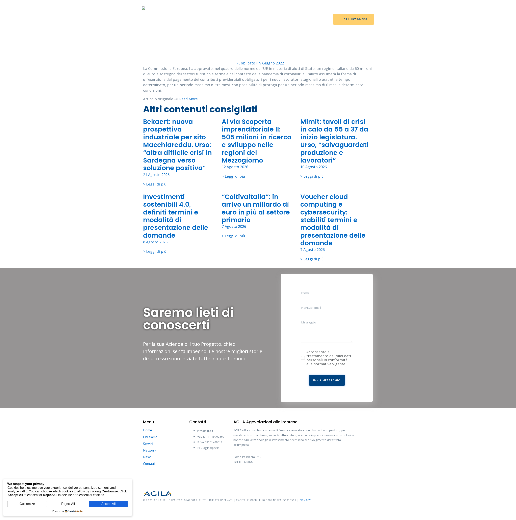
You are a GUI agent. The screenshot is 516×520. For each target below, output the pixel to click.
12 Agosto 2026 (235, 166)
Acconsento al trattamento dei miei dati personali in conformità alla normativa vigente (328, 358)
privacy (305, 500)
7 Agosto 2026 (234, 226)
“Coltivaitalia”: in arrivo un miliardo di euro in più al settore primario (256, 208)
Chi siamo (222, 19)
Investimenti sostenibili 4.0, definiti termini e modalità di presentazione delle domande (175, 216)
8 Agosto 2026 (155, 241)
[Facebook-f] (238, 475)
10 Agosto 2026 (313, 166)
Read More (188, 98)
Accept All (108, 503)
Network (262, 19)
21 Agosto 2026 (156, 174)
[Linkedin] (284, 475)
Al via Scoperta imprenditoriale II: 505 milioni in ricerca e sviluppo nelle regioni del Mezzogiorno (257, 141)
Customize (27, 503)
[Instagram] (269, 475)
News (282, 19)
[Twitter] (254, 475)
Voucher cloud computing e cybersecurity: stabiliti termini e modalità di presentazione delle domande (332, 220)
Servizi (242, 19)
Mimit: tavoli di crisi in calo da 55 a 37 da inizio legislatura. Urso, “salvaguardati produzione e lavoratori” (334, 141)
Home (202, 19)
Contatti (301, 19)
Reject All (68, 503)
